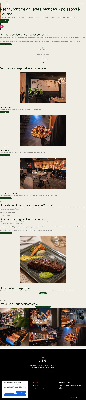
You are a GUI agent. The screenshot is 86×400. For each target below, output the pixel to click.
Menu (56, 3)
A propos (50, 3)
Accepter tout (15, 394)
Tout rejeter (21, 392)
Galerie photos (64, 3)
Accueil (43, 3)
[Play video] (2, 26)
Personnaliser (9, 392)
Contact (72, 3)
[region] (15, 389)
